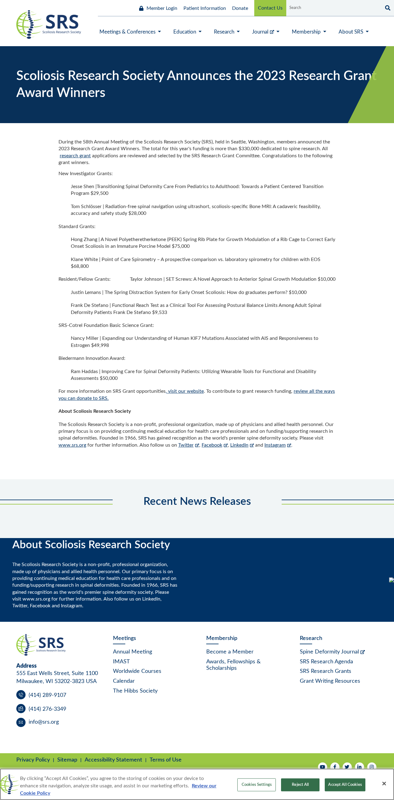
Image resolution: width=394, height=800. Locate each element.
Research (311, 638)
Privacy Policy (33, 760)
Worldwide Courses (137, 671)
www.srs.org (72, 445)
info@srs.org (44, 722)
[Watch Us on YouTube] (322, 767)
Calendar (124, 681)
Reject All (300, 785)
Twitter (186, 445)
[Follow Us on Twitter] (347, 767)
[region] (197, 784)
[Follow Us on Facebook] (335, 767)
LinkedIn (239, 445)
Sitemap (67, 760)
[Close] (384, 783)
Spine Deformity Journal (329, 652)
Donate (240, 8)
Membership (221, 638)
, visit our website (185, 391)
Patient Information (204, 8)
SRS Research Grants (325, 671)
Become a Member (230, 652)
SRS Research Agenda (326, 662)
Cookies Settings (257, 785)
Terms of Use (166, 760)
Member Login (162, 8)
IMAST (121, 662)
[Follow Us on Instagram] (371, 767)
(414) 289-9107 (47, 695)
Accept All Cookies (345, 785)
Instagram (275, 445)
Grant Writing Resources (330, 681)
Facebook (212, 445)
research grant (75, 155)
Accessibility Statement (113, 760)
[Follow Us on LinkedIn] (359, 767)
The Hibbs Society (135, 691)
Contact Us (270, 8)
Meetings (124, 638)
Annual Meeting (132, 652)
